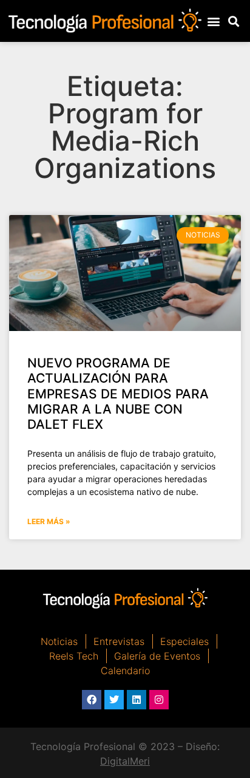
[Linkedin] (136, 699)
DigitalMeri (125, 761)
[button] (213, 21)
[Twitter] (114, 699)
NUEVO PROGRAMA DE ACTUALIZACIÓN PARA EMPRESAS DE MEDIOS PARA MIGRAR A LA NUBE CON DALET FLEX (118, 393)
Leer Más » (48, 521)
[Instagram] (159, 699)
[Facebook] (91, 699)
